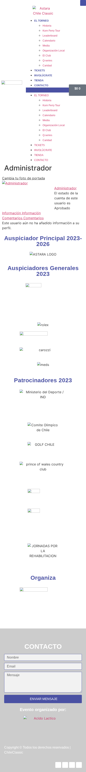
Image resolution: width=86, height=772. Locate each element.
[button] (47, 90)
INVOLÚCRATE (43, 75)
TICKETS (39, 70)
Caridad (47, 65)
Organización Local (54, 50)
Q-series (47, 60)
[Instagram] (83, 3)
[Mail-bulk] (79, 765)
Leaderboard (50, 35)
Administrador (65, 188)
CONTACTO (41, 85)
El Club (47, 55)
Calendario (49, 40)
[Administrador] (15, 183)
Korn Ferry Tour (51, 30)
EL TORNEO (41, 20)
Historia (47, 25)
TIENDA (39, 80)
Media (46, 45)
